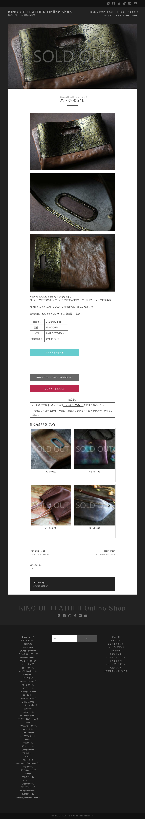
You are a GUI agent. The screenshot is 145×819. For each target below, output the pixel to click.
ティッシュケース (28, 715)
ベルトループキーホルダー (28, 763)
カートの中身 (131, 15)
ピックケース (28, 746)
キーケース (28, 675)
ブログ (133, 12)
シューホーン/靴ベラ (28, 705)
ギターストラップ (28, 681)
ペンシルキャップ (28, 770)
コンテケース (28, 688)
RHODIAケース (28, 640)
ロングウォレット (28, 791)
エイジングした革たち (116, 664)
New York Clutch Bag (53, 314)
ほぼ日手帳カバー (28, 651)
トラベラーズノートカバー (28, 719)
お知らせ (28, 644)
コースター (28, 695)
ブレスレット (28, 753)
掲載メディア (116, 668)
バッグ (84, 97)
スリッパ (28, 709)
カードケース (28, 668)
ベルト (28, 756)
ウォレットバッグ (28, 657)
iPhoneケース (28, 637)
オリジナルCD (28, 664)
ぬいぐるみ (28, 647)
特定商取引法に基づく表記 (116, 671)
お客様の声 (116, 651)
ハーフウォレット (28, 736)
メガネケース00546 (105, 555)
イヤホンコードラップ (28, 654)
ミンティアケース (28, 780)
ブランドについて (116, 644)
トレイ (28, 722)
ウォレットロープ (28, 661)
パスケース (28, 743)
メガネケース (28, 784)
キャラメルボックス (28, 671)
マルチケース (28, 777)
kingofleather (68, 97)
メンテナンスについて (116, 657)
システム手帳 (28, 702)
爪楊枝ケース (28, 794)
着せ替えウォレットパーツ (28, 797)
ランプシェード (28, 787)
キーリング (28, 678)
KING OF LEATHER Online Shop (40, 12)
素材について (116, 654)
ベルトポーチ (28, 760)
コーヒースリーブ (28, 698)
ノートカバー (28, 733)
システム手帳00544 (40, 555)
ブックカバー (28, 750)
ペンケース (28, 767)
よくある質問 (116, 661)
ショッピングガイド (113, 15)
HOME (93, 12)
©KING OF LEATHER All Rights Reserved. (73, 816)
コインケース (28, 685)
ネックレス (28, 729)
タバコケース (28, 712)
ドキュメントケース (28, 726)
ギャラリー (121, 12)
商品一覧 (116, 637)
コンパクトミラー (28, 692)
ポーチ (28, 773)
